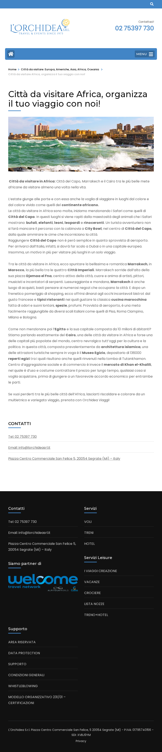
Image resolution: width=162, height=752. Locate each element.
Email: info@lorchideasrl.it (29, 447)
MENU (141, 54)
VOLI (88, 521)
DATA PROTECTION (24, 653)
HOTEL (89, 543)
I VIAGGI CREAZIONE (100, 570)
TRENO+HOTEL (96, 614)
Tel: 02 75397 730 (22, 436)
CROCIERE (92, 592)
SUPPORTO (17, 664)
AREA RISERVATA (22, 642)
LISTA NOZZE (94, 603)
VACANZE (92, 581)
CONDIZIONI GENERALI (26, 675)
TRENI (88, 532)
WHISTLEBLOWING (23, 686)
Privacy (81, 741)
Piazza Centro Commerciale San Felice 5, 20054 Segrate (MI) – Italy (64, 458)
